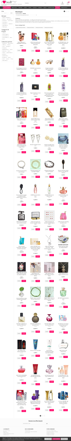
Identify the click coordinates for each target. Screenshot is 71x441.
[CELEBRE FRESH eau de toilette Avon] (49, 193)
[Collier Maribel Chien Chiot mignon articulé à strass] (49, 272)
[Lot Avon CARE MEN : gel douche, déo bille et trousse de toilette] (63, 400)
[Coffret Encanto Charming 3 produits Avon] (63, 220)
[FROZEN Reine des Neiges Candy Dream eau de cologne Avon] (63, 322)
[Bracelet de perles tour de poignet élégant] (35, 169)
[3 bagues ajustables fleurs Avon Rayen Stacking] (49, 67)
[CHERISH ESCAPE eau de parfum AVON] (63, 193)
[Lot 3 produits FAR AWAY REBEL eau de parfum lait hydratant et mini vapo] (35, 400)
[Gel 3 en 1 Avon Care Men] (35, 349)
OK (11, 13)
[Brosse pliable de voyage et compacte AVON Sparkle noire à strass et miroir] (21, 193)
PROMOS (57, 7)
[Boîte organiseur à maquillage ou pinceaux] (21, 41)
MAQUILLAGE (14, 7)
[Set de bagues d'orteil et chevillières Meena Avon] (21, 67)
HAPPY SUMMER (7, 7)
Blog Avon (5, 431)
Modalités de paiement (50, 433)
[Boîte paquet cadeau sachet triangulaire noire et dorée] (63, 117)
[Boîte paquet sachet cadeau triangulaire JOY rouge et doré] (21, 143)
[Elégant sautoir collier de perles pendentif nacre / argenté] (49, 296)
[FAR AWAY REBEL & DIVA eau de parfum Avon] (49, 322)
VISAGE (25, 7)
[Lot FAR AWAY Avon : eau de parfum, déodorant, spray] (63, 41)
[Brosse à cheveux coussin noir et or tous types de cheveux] (63, 169)
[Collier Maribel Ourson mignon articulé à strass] (63, 272)
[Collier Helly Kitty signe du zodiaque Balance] (63, 245)
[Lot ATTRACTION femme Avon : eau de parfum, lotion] (49, 400)
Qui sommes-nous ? (6, 430)
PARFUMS (20, 7)
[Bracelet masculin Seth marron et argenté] (49, 169)
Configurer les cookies (50, 434)
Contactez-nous (6, 434)
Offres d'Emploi (5, 432)
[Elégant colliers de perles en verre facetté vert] (35, 296)
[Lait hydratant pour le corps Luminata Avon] (49, 374)
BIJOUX (45, 7)
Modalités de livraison (50, 432)
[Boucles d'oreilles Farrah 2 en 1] (35, 143)
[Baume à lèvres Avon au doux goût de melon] (21, 117)
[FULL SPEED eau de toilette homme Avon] (21, 349)
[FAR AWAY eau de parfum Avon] (35, 67)
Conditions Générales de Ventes (8, 433)
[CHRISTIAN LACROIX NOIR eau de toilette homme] (21, 220)
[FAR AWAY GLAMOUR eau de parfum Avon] (35, 322)
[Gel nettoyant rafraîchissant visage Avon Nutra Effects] (49, 349)
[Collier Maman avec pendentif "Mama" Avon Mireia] (35, 272)
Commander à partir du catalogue (52, 431)
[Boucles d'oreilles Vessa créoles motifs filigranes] (49, 143)
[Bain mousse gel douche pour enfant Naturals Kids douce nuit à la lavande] (63, 91)
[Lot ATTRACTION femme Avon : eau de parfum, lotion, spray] (49, 41)
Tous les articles (18, 13)
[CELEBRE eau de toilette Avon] (35, 193)
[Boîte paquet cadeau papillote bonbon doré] (49, 117)
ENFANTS (40, 7)
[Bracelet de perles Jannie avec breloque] (21, 169)
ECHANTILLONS (51, 7)
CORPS (30, 7)
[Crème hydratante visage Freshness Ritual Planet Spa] (21, 297)
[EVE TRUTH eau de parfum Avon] (63, 296)
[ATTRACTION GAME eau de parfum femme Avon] (63, 67)
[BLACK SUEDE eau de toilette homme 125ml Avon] (35, 117)
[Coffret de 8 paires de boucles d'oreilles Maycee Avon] (49, 220)
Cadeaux (24, 13)
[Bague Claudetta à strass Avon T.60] (35, 91)
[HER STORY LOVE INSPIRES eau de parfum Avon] (21, 374)
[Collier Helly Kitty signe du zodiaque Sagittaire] (21, 272)
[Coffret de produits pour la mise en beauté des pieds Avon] (35, 41)
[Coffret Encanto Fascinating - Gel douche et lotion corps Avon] (21, 245)
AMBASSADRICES (64, 7)
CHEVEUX (34, 7)
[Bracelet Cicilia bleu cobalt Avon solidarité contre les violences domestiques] (63, 143)
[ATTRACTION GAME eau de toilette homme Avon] (21, 91)
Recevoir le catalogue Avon (51, 430)
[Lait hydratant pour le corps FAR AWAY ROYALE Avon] (35, 374)
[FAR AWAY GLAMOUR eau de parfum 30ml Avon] (21, 322)
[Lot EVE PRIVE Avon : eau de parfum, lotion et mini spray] (63, 374)
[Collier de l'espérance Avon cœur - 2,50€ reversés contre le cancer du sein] (49, 245)
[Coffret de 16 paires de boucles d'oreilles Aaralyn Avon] (35, 220)
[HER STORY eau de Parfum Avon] (63, 349)
